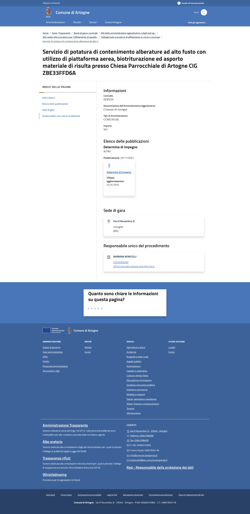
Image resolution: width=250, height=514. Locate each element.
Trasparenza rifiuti (57, 458)
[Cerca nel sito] (204, 12)
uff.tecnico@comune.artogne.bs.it (134, 266)
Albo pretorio (52, 441)
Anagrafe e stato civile (137, 356)
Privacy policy (66, 494)
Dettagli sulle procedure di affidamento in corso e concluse (130, 37)
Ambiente (131, 352)
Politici (46, 361)
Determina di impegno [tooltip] (119, 172)
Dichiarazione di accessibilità (89, 494)
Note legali (50, 494)
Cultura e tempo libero (137, 375)
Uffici (45, 356)
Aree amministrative (53, 352)
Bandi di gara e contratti (86, 33)
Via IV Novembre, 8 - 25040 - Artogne (160, 431)
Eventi (171, 352)
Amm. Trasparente (61, 33)
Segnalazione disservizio (133, 494)
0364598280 (120, 262)
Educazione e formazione (139, 380)
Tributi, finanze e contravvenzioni (143, 404)
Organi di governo (51, 347)
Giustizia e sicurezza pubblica (141, 385)
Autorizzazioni (134, 366)
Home (46, 33)
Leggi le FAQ (112, 494)
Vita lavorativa (134, 413)
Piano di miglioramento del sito (191, 494)
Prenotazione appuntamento (161, 494)
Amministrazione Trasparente (65, 425)
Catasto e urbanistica (137, 371)
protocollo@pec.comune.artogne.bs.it (148, 460)
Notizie (88, 347)
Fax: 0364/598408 (139, 440)
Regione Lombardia (51, 3)
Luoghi (171, 347)
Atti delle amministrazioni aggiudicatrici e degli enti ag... (128, 33)
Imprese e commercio (137, 389)
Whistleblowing (55, 474)
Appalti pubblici (134, 361)
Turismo (130, 408)
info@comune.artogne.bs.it (143, 455)
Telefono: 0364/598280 (142, 435)
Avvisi (87, 352)
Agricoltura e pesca (136, 347)
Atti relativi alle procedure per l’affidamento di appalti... (70, 37)
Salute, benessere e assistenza (141, 399)
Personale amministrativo (55, 366)
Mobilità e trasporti (136, 394)
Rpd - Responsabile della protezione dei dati (160, 467)
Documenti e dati (51, 371)
